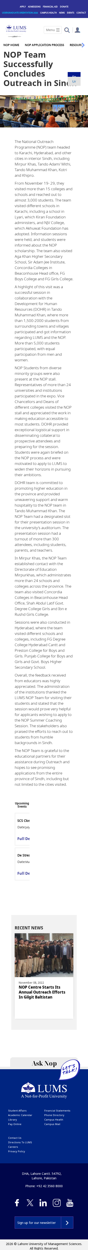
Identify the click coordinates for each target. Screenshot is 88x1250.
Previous (16, 805)
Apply (23, 6)
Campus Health (48, 12)
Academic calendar (20, 1115)
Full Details (27, 838)
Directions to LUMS (20, 1142)
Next (25, 805)
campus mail (52, 1124)
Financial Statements (57, 1110)
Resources (78, 45)
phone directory (54, 1115)
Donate (64, 6)
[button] (67, 30)
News (62, 12)
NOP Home (11, 45)
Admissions (34, 6)
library (12, 1119)
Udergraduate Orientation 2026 (20, 12)
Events (70, 12)
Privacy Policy (16, 1151)
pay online (14, 1124)
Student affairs (17, 1110)
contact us (14, 1137)
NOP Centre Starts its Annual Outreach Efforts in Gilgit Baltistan (42, 992)
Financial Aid (50, 6)
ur (74, 81)
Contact (81, 12)
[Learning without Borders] (14, 36)
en (74, 76)
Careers (13, 1146)
